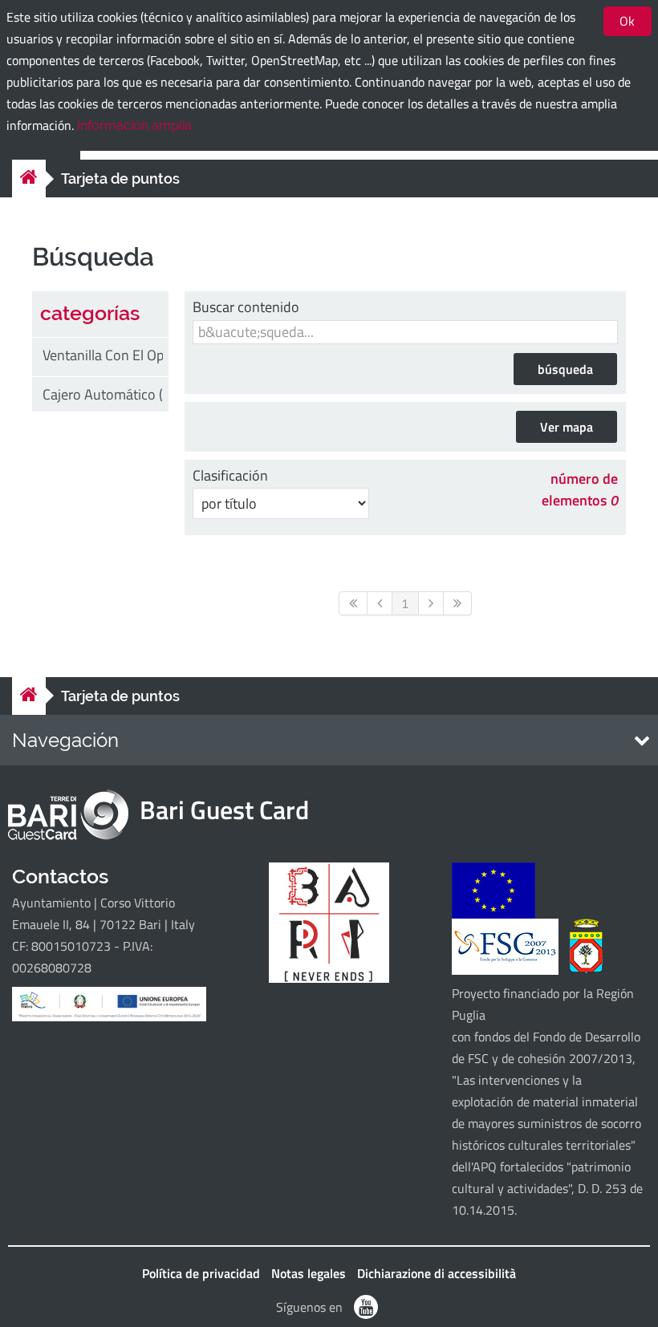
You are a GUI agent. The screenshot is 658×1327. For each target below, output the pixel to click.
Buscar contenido (246, 307)
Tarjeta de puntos (120, 178)
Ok (627, 20)
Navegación (65, 740)
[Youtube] (366, 1307)
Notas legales (308, 1273)
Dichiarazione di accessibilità (436, 1273)
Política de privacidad (201, 1273)
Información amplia (134, 125)
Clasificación (230, 476)
